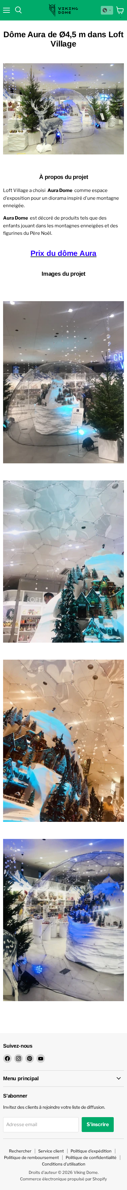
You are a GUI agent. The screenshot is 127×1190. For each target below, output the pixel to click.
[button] (107, 10)
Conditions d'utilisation (63, 1163)
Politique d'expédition (91, 1150)
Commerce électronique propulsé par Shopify (63, 1178)
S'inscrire (98, 1124)
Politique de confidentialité (91, 1157)
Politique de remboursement (31, 1157)
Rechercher (20, 1150)
